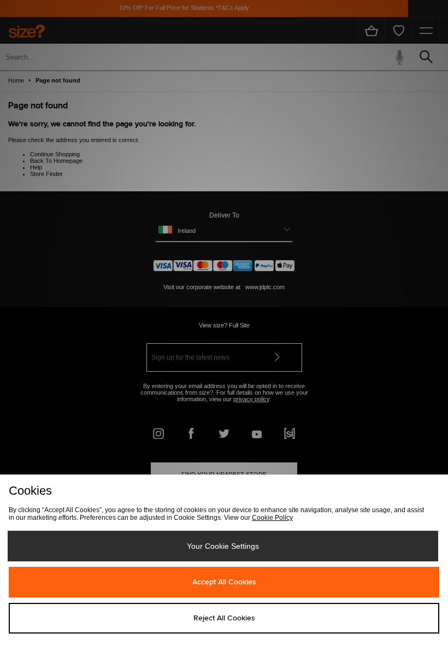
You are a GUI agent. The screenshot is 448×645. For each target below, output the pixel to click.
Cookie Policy (272, 517)
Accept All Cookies (224, 582)
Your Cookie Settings (223, 546)
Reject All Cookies (224, 618)
